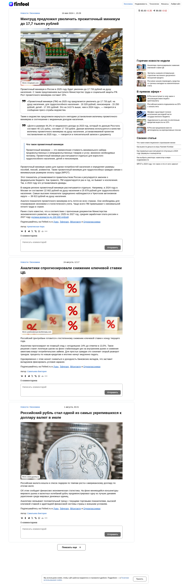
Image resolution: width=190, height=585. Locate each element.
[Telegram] (28, 231)
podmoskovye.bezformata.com (39, 332)
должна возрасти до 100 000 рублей (50, 217)
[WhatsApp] (39, 231)
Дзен (55, 222)
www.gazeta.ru (33, 477)
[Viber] (35, 231)
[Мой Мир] (42, 231)
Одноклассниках (91, 222)
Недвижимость (141, 4)
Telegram (64, 222)
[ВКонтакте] (22, 231)
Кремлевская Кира (35, 227)
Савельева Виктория (37, 371)
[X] (32, 231)
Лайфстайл (175, 4)
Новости (25, 13)
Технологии (154, 4)
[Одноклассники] (25, 231)
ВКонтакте (75, 222)
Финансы (165, 4)
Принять (139, 579)
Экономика (128, 4)
